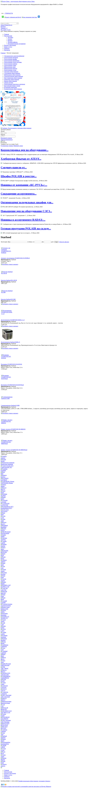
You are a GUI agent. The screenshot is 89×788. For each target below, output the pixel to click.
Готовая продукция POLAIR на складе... (26, 228)
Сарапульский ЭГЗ (6, 467)
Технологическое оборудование (13, 76)
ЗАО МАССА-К (5, 712)
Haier (2, 514)
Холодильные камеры (10, 64)
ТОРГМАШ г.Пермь (7, 483)
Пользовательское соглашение (17, 43)
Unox (2, 649)
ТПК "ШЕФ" (5, 668)
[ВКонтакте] (2, 784)
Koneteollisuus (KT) (6, 508)
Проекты (6, 48)
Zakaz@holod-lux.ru (6, 25)
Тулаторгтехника (6, 605)
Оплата (10, 39)
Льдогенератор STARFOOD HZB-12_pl (12, 320)
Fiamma (3, 546)
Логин (3, 131)
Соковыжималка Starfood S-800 (10, 405)
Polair (2, 762)
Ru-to (2, 753)
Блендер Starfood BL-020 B (9, 280)
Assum (3, 571)
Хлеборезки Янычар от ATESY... (21, 158)
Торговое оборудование (11, 71)
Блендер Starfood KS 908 (8, 299)
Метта (2, 659)
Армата (3, 458)
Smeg (2, 564)
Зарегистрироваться (7, 139)
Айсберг (3, 539)
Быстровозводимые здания (12, 86)
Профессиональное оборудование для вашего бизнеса (34, 781)
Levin (2, 517)
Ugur (2, 568)
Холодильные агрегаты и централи (14, 84)
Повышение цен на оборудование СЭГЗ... (26, 211)
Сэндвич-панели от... (14, 167)
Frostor (3, 715)
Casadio (3, 542)
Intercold (3, 593)
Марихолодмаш (5, 703)
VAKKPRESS (5, 678)
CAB (2, 624)
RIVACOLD (4, 725)
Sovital (3, 461)
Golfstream (4, 646)
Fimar (2, 596)
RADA (3, 530)
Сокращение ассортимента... (19, 193)
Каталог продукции (10, 45)
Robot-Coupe (4, 608)
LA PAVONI (4, 505)
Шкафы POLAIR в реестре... (19, 176)
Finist (2, 577)
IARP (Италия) (5, 665)
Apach (2, 621)
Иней (2, 599)
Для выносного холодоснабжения (14, 56)
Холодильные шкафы (10, 59)
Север (2, 684)
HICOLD (3, 728)
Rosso (2, 558)
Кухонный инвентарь (10, 87)
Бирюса (3, 476)
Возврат (10, 40)
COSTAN (3, 687)
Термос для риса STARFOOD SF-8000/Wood (14, 450)
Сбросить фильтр (64, 242)
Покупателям (8, 36)
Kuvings (3, 574)
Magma (3, 759)
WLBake (3, 495)
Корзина (3, 26)
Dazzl (2, 492)
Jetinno (3, 486)
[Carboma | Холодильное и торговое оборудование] (16, 128)
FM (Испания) (5, 533)
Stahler (3, 536)
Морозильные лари (10, 67)
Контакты (7, 50)
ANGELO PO (5, 674)
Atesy (2, 662)
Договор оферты (12, 42)
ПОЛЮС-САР (5, 586)
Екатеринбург (5, 744)
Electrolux (3, 615)
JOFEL (3, 612)
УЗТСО (3, 690)
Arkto (2, 520)
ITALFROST (4, 718)
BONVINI (4, 552)
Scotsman (3, 637)
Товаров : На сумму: (6, 28)
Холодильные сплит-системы (13, 62)
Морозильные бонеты (10, 68)
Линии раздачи (8, 82)
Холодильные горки (10, 65)
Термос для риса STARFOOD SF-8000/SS (13, 429)
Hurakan (3, 640)
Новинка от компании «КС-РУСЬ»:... (24, 184)
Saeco (2, 549)
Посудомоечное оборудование (13, 78)
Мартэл (3, 671)
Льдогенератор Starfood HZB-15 (10, 342)
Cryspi (2, 750)
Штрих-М (4, 709)
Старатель (4, 693)
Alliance (3, 561)
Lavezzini (3, 502)
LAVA (2, 630)
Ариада (3, 766)
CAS (2, 706)
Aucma (3, 580)
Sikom (2, 740)
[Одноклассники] (6, 784)
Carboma (3, 731)
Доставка (10, 37)
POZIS (3, 681)
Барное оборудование (10, 81)
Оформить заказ (18, 145)
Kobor (2, 627)
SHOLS (3, 700)
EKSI (2, 555)
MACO (3, 489)
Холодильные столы (10, 70)
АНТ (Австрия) (5, 696)
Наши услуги (8, 47)
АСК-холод (4, 511)
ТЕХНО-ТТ (4, 618)
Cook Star (3, 590)
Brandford (3, 527)
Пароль (3, 134)
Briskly (3, 583)
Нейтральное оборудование (12, 75)
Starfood (3, 737)
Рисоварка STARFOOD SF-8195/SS (11, 364)
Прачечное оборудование (11, 79)
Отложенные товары (7, 145)
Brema (2, 643)
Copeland (3, 652)
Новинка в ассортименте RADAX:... (23, 219)
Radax (2, 498)
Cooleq (3, 634)
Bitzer (2, 656)
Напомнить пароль (6, 138)
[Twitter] (4, 784)
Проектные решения (7, 464)
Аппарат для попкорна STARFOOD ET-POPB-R (15, 258)
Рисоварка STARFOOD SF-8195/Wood (12, 385)
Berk (2, 473)
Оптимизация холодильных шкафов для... (27, 202)
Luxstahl (3, 602)
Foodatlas (3, 470)
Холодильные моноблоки (11, 60)
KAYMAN (4, 480)
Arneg (2, 756)
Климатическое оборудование (13, 89)
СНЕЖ (3, 747)
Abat (2, 734)
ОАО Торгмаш (5, 722)
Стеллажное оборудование (12, 73)
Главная (6, 34)
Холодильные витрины (11, 57)
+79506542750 (8, 13)
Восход (3, 524)
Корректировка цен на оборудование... (24, 150)
